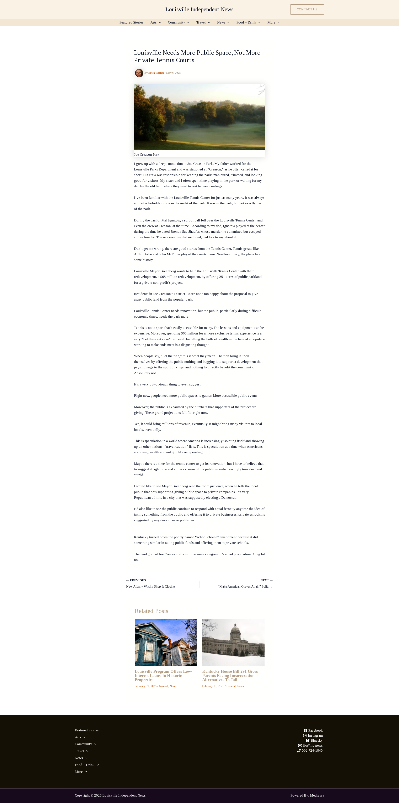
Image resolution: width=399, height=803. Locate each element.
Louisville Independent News (199, 9)
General (163, 686)
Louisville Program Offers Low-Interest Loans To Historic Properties (163, 675)
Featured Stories (131, 22)
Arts (153, 22)
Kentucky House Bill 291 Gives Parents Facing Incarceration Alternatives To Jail (230, 675)
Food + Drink (246, 22)
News (221, 22)
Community (176, 22)
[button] (307, 9)
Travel (201, 22)
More (271, 22)
